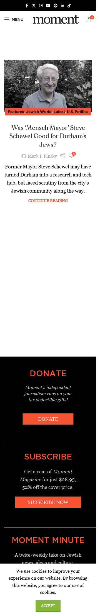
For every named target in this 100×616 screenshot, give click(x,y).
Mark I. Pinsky (42, 156)
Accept (48, 606)
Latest (59, 111)
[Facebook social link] (27, 5)
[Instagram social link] (41, 5)
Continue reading (48, 200)
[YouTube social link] (48, 5)
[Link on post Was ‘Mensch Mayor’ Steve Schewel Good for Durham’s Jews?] (48, 86)
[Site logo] (55, 19)
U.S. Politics (77, 111)
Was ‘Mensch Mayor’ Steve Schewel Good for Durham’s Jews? (47, 136)
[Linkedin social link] (62, 5)
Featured (16, 111)
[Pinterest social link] (55, 5)
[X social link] (34, 5)
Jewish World (39, 111)
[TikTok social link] (69, 5)
